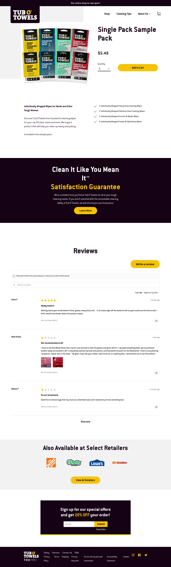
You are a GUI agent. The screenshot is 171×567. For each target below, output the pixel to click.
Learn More (85, 211)
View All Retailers (85, 480)
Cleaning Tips (123, 14)
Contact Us (67, 553)
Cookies (126, 557)
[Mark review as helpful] (156, 321)
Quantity (101, 64)
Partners (56, 553)
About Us (143, 14)
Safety (46, 553)
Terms (56, 557)
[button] (145, 264)
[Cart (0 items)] (159, 13)
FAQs (77, 553)
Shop (107, 14)
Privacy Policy (101, 529)
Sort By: (139, 292)
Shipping (65, 557)
